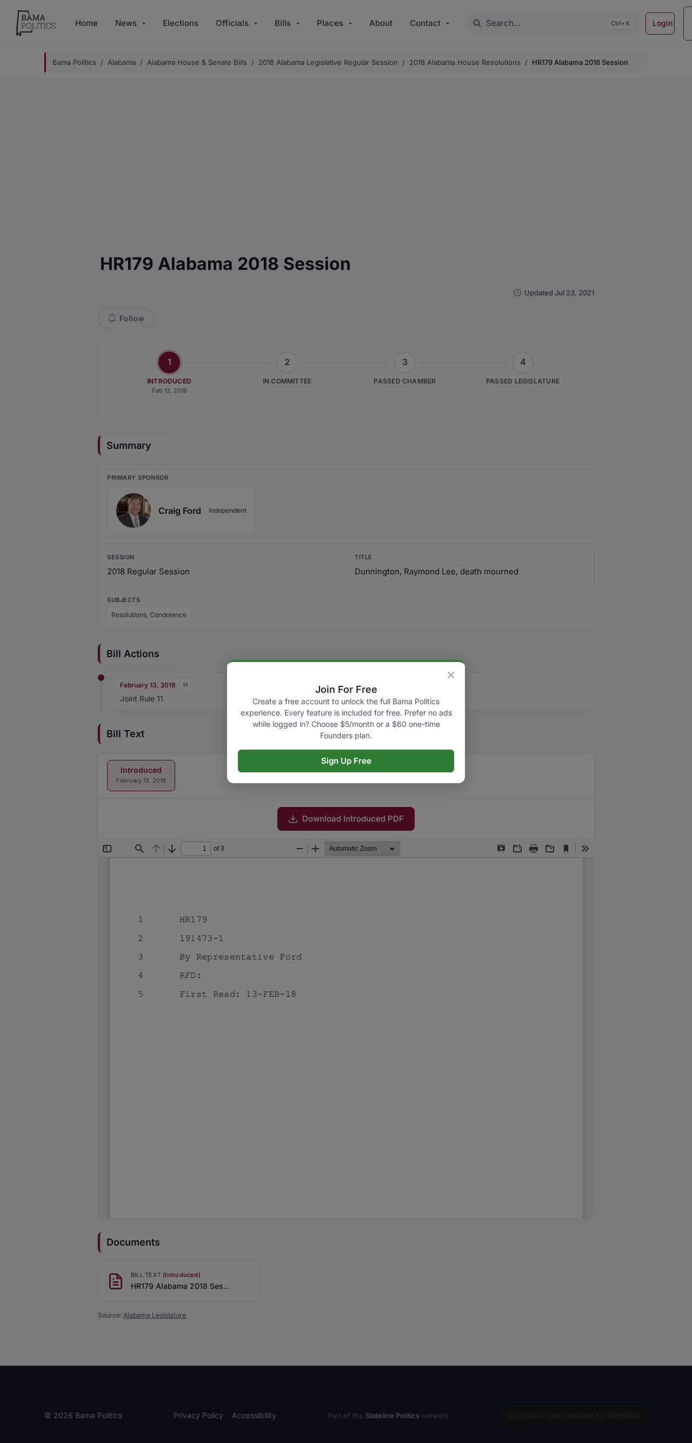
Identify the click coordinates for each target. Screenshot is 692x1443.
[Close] (451, 675)
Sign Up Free (346, 761)
